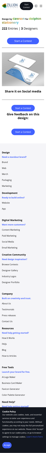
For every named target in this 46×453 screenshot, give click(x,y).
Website (6, 203)
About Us (6, 303)
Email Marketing (9, 248)
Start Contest (26, 6)
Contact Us (7, 321)
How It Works (8, 338)
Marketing (7, 186)
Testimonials (8, 309)
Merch (5, 174)
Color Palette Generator (13, 395)
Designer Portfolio (11, 282)
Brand (5, 162)
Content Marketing (11, 230)
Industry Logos (9, 276)
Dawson (19, 18)
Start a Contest (23, 41)
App (4, 209)
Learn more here (34, 436)
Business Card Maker (12, 383)
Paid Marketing (9, 236)
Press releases (9, 315)
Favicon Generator (11, 389)
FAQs (4, 344)
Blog (4, 350)
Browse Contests (10, 264)
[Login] (35, 5)
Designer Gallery (10, 270)
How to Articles (9, 356)
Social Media (8, 242)
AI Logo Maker (8, 377)
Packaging (7, 180)
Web (4, 168)
